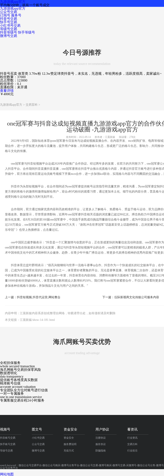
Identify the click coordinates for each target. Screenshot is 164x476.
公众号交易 (8, 12)
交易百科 (32, 104)
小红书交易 (38, 437)
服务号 (16, 15)
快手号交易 (8, 22)
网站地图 (7, 474)
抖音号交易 (8, 18)
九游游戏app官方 (12, 8)
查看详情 (7, 90)
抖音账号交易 (7, 437)
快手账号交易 (7, 444)
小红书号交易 (10, 25)
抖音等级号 (8, 32)
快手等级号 (26, 32)
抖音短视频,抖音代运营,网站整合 (38, 297)
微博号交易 (8, 36)
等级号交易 (8, 29)
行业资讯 (132, 437)
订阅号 (5, 15)
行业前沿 (132, 450)
